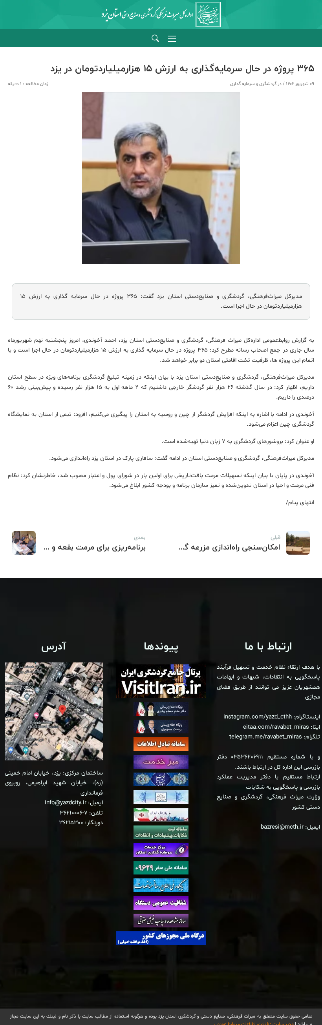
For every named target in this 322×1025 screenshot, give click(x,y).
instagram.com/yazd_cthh (257, 717)
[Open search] (155, 38)
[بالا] (294, 1001)
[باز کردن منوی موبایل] (172, 39)
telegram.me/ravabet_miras (265, 737)
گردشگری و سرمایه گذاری (253, 84)
